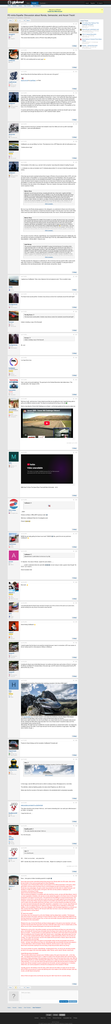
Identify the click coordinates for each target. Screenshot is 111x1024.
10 (24, 20)
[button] (37, 3)
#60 (76, 875)
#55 (76, 740)
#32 (76, 50)
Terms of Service (57, 1018)
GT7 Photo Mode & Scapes (87, 32)
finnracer (26, 338)
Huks (25, 762)
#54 (76, 680)
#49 (76, 582)
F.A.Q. (49, 1018)
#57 (76, 802)
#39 (76, 294)
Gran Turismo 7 (85, 27)
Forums (34, 3)
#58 (76, 825)
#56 (76, 759)
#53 (76, 661)
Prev (11, 20)
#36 (76, 141)
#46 (76, 499)
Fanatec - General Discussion (90, 45)
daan (25, 851)
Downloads (43, 3)
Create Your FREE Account (55, 11)
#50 (76, 603)
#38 (76, 276)
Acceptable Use (67, 1018)
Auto (62, 1015)
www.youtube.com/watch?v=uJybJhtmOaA (32, 805)
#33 (76, 71)
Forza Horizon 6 (85, 43)
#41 (76, 334)
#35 (76, 124)
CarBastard (11, 17)
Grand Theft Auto (85, 36)
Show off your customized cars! (90, 29)
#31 (76, 23)
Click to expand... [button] (49, 204)
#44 (76, 398)
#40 (76, 311)
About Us (43, 1018)
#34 (76, 92)
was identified (27, 717)
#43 (76, 379)
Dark (56, 1015)
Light (49, 1015)
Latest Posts (84, 21)
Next (28, 20)
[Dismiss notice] (102, 10)
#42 (76, 357)
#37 (76, 162)
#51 (76, 621)
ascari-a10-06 (24, 80)
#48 (76, 551)
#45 (76, 452)
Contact (37, 1018)
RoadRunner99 (28, 829)
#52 (76, 642)
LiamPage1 (33, 80)
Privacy (75, 1018)
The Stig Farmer (28, 314)
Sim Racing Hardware (86, 48)
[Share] (74, 24)
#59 (76, 847)
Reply (75, 46)
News (28, 3)
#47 (76, 533)
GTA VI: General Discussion (89, 34)
